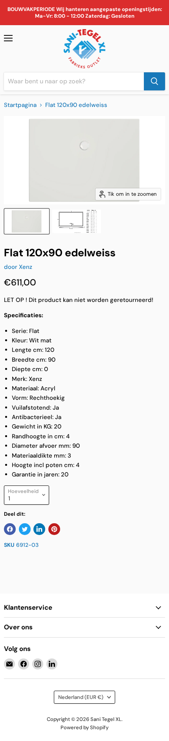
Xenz (25, 267)
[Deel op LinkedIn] (39, 529)
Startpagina (20, 105)
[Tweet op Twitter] (25, 529)
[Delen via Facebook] (10, 529)
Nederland (80, 697)
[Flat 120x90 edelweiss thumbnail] (26, 221)
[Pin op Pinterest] (54, 529)
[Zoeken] (154, 81)
